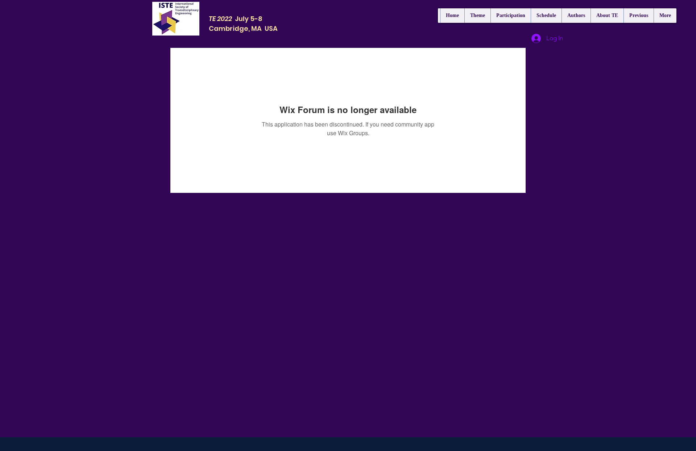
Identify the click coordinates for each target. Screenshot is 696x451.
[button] (510, 15)
